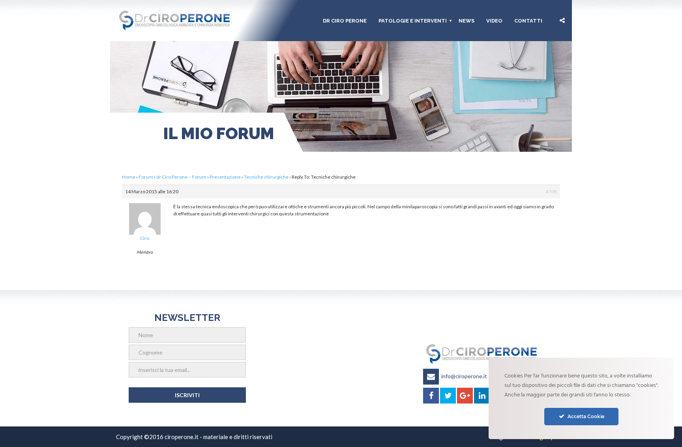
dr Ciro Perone (345, 21)
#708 (551, 191)
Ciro (144, 238)
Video (494, 21)
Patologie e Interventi (412, 21)
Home (128, 177)
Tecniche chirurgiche (266, 177)
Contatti (528, 21)
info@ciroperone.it (464, 376)
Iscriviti (187, 395)
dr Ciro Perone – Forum (181, 177)
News (466, 21)
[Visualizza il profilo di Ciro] (145, 216)
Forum (146, 177)
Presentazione (225, 177)
